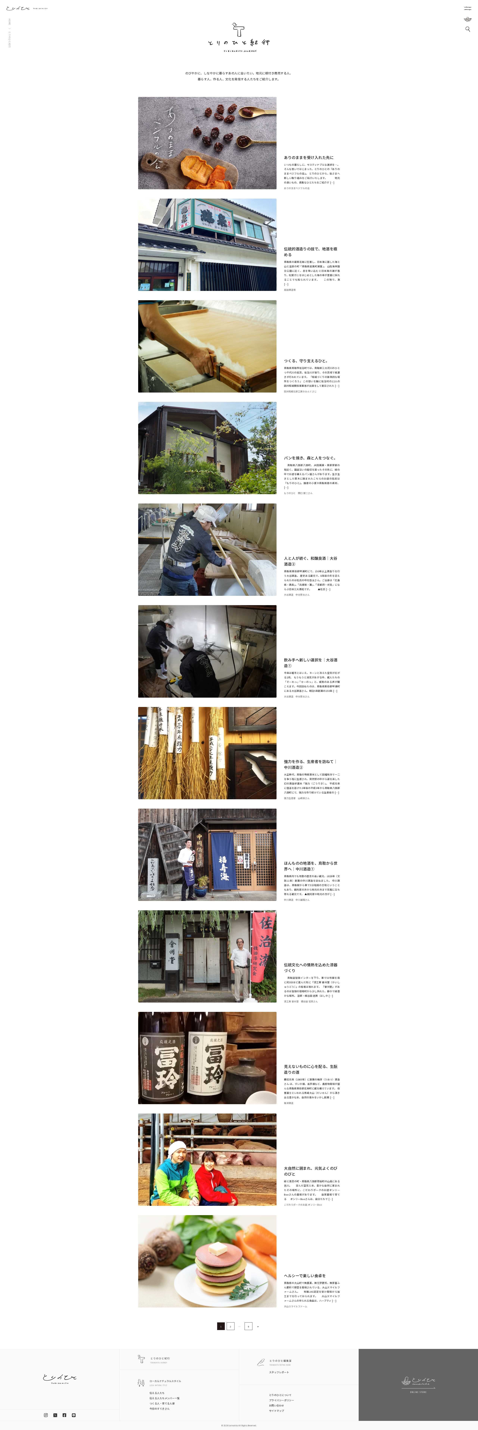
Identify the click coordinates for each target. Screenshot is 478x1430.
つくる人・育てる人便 (162, 1403)
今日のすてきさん (160, 1408)
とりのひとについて (280, 1395)
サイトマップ (276, 1410)
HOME (9, 22)
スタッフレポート (279, 1372)
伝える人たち (157, 1393)
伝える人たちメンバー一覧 (165, 1398)
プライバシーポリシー (281, 1400)
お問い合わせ (276, 1405)
